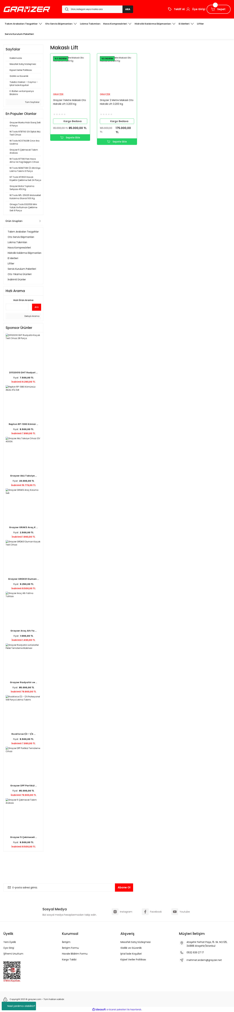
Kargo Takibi (69, 959)
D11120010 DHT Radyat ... (23, 372)
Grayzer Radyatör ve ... (23, 682)
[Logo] (26, 9)
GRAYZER (58, 94)
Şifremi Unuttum (13, 953)
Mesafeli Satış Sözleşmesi (135, 942)
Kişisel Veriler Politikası (133, 959)
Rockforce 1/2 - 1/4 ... (23, 734)
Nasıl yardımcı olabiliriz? (21, 1006)
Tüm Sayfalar (31, 102)
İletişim (66, 942)
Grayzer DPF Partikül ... (23, 785)
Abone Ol (124, 887)
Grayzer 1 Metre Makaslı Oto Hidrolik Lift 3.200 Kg (69, 102)
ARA (127, 9)
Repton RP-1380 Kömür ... (23, 424)
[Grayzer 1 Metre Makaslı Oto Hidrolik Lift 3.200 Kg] (70, 73)
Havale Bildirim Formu (75, 953)
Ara (37, 307)
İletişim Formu (70, 948)
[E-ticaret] (117, 1009)
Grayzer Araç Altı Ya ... (23, 630)
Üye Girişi (8, 948)
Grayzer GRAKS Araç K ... (23, 527)
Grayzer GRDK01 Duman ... (23, 579)
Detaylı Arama (31, 316)
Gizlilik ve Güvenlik (131, 948)
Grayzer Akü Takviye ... (23, 475)
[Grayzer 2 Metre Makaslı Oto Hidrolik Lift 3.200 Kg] (117, 73)
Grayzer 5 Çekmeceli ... (23, 837)
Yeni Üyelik (9, 942)
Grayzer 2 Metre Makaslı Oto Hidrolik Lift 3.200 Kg (116, 102)
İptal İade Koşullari (131, 953)
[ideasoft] (99, 1009)
